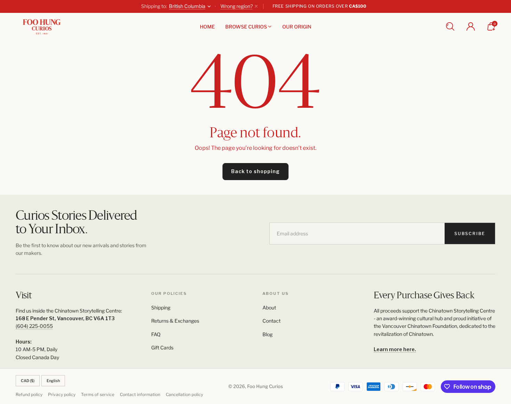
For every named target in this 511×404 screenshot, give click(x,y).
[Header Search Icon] (450, 26)
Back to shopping (255, 171)
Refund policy (29, 394)
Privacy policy (61, 394)
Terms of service (97, 394)
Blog (267, 334)
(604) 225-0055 (34, 326)
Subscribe (469, 233)
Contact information (140, 394)
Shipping (160, 307)
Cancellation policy (184, 394)
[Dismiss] (256, 6)
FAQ (156, 334)
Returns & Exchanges (175, 321)
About (269, 307)
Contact (271, 321)
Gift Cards (162, 347)
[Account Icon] (471, 26)
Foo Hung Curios (265, 386)
